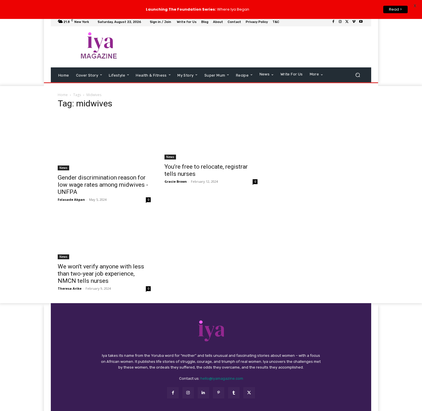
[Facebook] (333, 23)
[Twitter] (347, 23)
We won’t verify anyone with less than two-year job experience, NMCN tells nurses (101, 275)
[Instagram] (340, 23)
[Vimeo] (354, 23)
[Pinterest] (218, 394)
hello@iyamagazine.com (221, 380)
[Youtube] (360, 23)
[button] (357, 76)
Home (63, 96)
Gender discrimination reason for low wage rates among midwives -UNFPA (103, 186)
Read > (395, 9)
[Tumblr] (233, 394)
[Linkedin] (203, 394)
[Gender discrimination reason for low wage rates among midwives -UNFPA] (104, 144)
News (63, 169)
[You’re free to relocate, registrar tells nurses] (211, 138)
